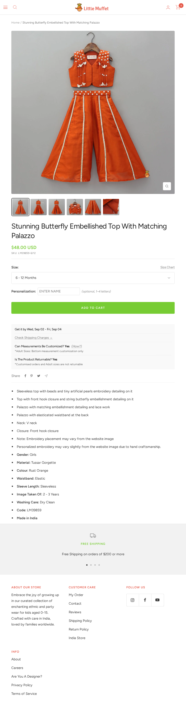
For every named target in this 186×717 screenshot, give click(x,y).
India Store (77, 638)
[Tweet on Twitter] (39, 375)
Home (15, 22)
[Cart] (178, 7)
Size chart (167, 267)
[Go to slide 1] (87, 565)
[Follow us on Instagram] (132, 600)
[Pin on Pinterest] (31, 375)
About (16, 659)
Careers (17, 668)
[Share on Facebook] (25, 375)
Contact (75, 603)
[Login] (168, 7)
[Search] (15, 7)
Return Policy (79, 629)
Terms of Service (24, 694)
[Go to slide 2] (91, 565)
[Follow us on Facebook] (145, 600)
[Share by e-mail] (46, 375)
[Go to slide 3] (95, 565)
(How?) (76, 346)
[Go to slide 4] (99, 565)
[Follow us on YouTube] (157, 600)
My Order (76, 595)
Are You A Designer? (26, 676)
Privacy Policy (21, 685)
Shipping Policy (80, 621)
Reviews (75, 612)
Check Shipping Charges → (34, 337)
